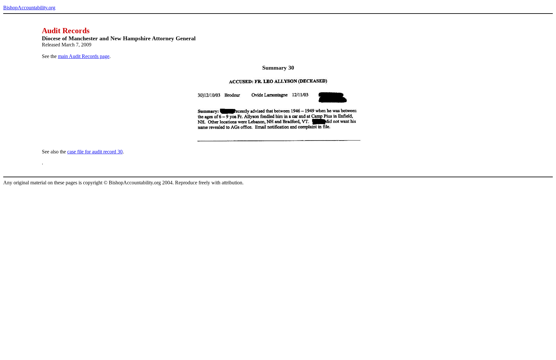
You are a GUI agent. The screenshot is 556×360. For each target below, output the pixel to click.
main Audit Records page (83, 56)
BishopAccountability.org (29, 7)
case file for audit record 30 (95, 151)
